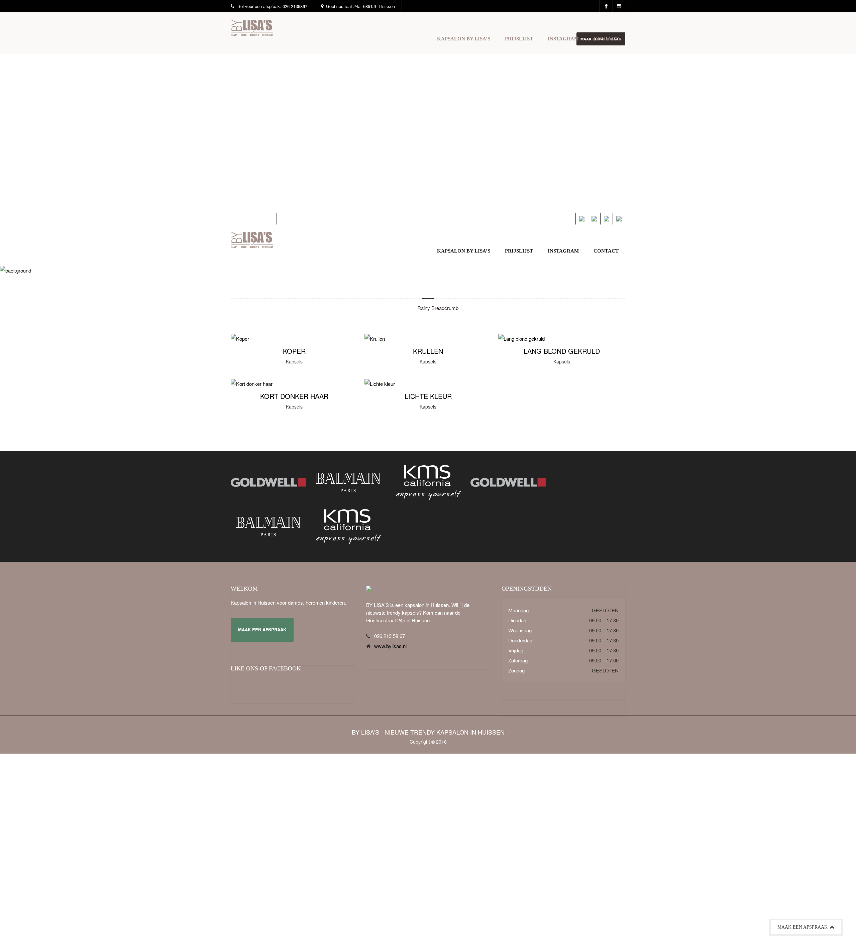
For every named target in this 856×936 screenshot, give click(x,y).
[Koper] (240, 338)
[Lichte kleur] (379, 383)
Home (401, 307)
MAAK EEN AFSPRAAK (262, 629)
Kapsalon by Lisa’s (463, 38)
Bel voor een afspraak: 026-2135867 (272, 6)
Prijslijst (519, 38)
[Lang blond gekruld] (521, 338)
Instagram (563, 38)
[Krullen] (374, 338)
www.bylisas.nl (390, 645)
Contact (606, 38)
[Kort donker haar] (252, 383)
